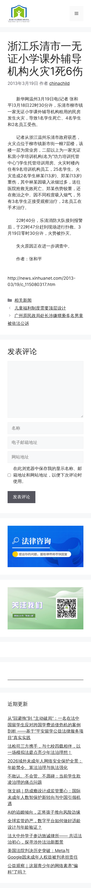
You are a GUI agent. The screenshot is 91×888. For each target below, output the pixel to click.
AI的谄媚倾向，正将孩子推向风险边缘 (44, 812)
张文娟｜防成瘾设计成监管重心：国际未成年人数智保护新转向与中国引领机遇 (44, 797)
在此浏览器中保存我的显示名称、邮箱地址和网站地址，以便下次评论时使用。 (47, 475)
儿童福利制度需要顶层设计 (40, 308)
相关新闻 (23, 300)
